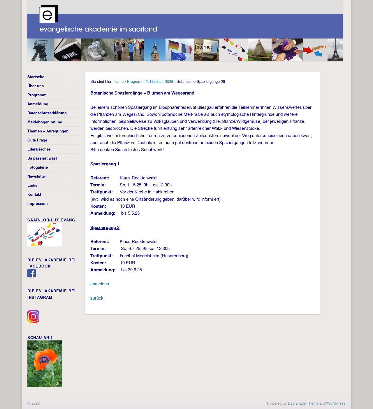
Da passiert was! (42, 158)
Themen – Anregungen (47, 131)
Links (32, 185)
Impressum (37, 203)
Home (119, 81)
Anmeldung (37, 103)
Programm (37, 94)
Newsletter (36, 176)
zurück (96, 298)
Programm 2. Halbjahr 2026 (150, 81)
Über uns (35, 85)
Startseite (35, 76)
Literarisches (39, 149)
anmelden (99, 283)
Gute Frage (37, 140)
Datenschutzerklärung (47, 113)
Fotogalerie (37, 167)
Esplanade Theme (303, 403)
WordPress (336, 403)
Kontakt (34, 194)
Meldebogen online (44, 122)
